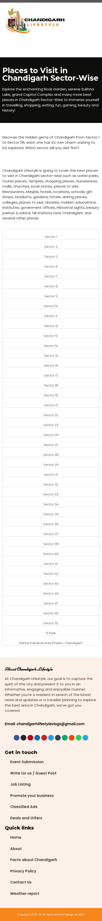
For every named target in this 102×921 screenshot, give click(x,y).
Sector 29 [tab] (50, 464)
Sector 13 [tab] (51, 336)
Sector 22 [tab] (50, 415)
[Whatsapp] (78, 738)
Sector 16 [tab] (51, 365)
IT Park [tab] (51, 633)
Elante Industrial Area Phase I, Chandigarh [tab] (51, 643)
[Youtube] (44, 738)
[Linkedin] (37, 738)
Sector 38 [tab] (51, 544)
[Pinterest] (30, 738)
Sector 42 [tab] (50, 573)
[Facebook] (16, 738)
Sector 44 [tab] (50, 583)
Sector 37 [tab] (50, 534)
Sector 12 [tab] (51, 326)
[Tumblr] (58, 738)
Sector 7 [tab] (50, 276)
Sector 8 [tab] (51, 286)
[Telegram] (85, 738)
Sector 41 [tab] (51, 563)
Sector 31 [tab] (51, 474)
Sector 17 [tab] (51, 375)
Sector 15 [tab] (51, 355)
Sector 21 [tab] (51, 405)
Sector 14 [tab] (51, 345)
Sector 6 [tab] (50, 266)
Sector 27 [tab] (50, 445)
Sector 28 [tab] (50, 454)
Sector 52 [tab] (50, 623)
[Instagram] (23, 738)
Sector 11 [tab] (50, 316)
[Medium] (65, 738)
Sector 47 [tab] (50, 603)
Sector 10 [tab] (51, 306)
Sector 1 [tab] (51, 237)
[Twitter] (51, 738)
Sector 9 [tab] (50, 296)
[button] (77, 21)
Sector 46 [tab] (50, 593)
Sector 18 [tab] (51, 385)
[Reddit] (71, 738)
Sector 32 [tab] (50, 484)
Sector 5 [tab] (50, 256)
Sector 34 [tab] (50, 504)
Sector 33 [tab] (50, 494)
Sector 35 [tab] (50, 514)
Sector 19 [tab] (51, 395)
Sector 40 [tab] (51, 554)
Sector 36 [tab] (50, 524)
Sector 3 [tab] (50, 246)
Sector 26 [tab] (50, 435)
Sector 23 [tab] (50, 425)
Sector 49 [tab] (50, 613)
